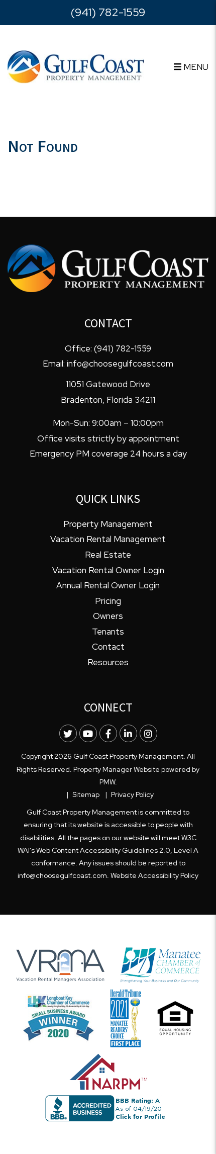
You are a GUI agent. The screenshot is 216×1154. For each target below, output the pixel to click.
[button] (68, 733)
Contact (108, 646)
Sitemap (85, 794)
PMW (107, 781)
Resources (108, 662)
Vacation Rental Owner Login (108, 570)
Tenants (108, 631)
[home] (76, 65)
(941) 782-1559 (108, 12)
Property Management (108, 523)
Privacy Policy (132, 794)
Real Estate (108, 554)
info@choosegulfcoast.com (120, 363)
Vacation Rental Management (108, 539)
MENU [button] (194, 66)
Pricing (108, 600)
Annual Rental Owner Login (108, 585)
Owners (108, 616)
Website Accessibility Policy (154, 875)
